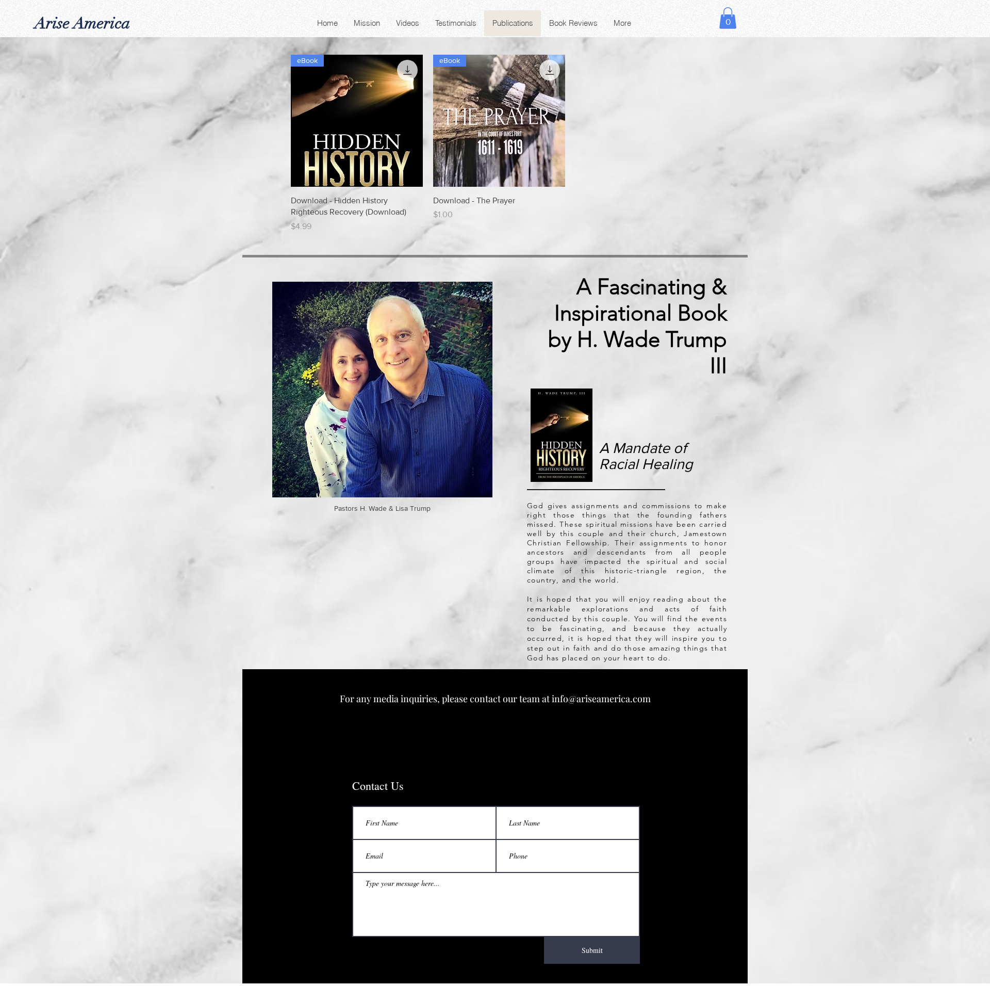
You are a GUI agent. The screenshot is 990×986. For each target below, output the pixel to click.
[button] (728, 18)
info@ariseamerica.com (601, 698)
